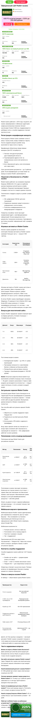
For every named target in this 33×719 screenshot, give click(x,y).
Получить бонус (22, 24)
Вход (9, 2)
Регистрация (20, 2)
